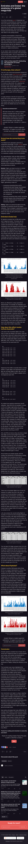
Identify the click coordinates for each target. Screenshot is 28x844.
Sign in (25, 1)
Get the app (20, 838)
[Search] (25, 777)
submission (22, 81)
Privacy (13, 834)
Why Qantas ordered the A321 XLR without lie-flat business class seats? (10, 806)
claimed (20, 144)
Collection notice (23, 834)
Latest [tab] (6, 777)
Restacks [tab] (10, 761)
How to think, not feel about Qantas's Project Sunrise (8, 781)
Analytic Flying (7, 65)
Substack (8, 841)
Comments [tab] (4, 761)
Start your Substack (10, 838)
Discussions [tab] (11, 777)
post (14, 20)
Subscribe (20, 1)
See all (3, 816)
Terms (17, 834)
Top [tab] (2, 777)
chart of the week (17, 74)
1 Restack (14, 747)
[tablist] (6, 761)
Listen (25, 13)
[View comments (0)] (7, 17)
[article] (14, 784)
